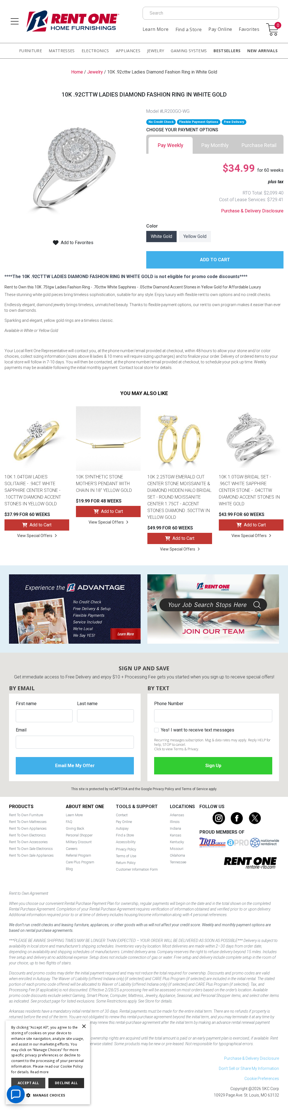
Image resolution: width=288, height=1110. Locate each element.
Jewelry (155, 50)
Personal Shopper (79, 835)
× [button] (84, 1026)
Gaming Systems (189, 50)
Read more (39, 1072)
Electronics (95, 50)
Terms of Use (126, 856)
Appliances (128, 50)
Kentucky (177, 842)
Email (21, 730)
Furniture (30, 50)
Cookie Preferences (261, 1078)
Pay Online (220, 29)
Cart (278, 25)
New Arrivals (262, 50)
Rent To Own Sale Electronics (31, 849)
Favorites (249, 29)
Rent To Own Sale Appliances (31, 855)
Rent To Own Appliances (28, 828)
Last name (87, 703)
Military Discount (79, 842)
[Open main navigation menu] (14, 21)
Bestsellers (226, 50)
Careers (72, 849)
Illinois (175, 822)
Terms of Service (195, 789)
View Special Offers (34, 535)
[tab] (170, 145)
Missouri (176, 849)
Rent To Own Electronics (27, 835)
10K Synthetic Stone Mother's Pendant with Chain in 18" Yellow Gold (104, 483)
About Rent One (85, 806)
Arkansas (177, 815)
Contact (122, 815)
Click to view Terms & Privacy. (176, 749)
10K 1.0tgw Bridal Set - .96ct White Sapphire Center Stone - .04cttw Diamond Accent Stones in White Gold (249, 490)
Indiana (175, 828)
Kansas (175, 835)
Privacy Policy (163, 789)
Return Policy (126, 863)
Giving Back (75, 828)
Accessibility (126, 842)
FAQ (69, 822)
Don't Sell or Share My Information (249, 1068)
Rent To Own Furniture (26, 815)
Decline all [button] (66, 1083)
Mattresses (62, 50)
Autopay (122, 828)
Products (21, 806)
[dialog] (48, 1062)
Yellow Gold (194, 236)
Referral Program (78, 855)
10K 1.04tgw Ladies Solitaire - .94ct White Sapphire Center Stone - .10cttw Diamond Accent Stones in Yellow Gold (32, 490)
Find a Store (189, 29)
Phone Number (168, 703)
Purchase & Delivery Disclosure (252, 211)
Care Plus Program (80, 862)
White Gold (161, 236)
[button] (47, 1095)
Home (77, 72)
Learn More (156, 29)
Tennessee (178, 862)
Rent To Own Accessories (28, 842)
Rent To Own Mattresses (28, 822)
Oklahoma (177, 855)
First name (26, 703)
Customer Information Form (137, 869)
